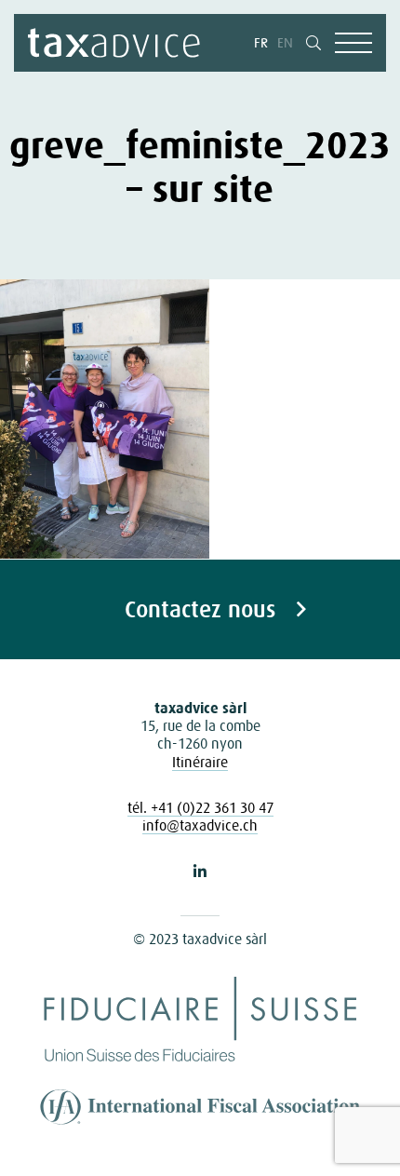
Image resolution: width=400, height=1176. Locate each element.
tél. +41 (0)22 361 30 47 (200, 807)
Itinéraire (200, 761)
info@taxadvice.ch (200, 825)
